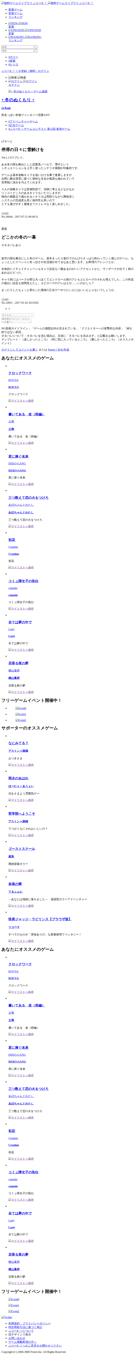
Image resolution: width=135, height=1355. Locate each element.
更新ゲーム (15, 13)
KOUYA (13, 380)
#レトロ (13, 64)
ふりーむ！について (21, 1330)
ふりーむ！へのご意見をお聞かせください (35, 1345)
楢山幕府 (14, 670)
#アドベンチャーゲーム (23, 121)
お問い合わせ (16, 1338)
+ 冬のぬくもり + (18, 99)
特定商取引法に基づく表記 (25, 1327)
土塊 (11, 421)
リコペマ (14, 927)
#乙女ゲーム (16, 125)
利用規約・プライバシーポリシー (29, 1323)
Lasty (11, 629)
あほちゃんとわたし (21, 504)
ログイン (43, 70)
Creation (13, 546)
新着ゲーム (15, 9)
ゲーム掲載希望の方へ (22, 1341)
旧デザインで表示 (19, 1334)
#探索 (11, 60)
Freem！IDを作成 (58, 349)
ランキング (15, 16)
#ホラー (13, 57)
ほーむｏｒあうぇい (21, 786)
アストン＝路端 (18, 750)
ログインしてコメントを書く (19, 349)
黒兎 (11, 856)
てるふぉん (15, 891)
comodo (12, 588)
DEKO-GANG (17, 463)
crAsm (6, 108)
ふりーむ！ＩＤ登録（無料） (19, 70)
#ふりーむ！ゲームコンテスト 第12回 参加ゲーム (39, 128)
